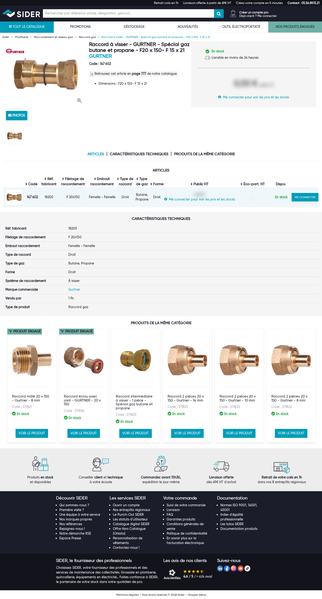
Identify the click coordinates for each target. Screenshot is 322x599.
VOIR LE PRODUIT (32, 433)
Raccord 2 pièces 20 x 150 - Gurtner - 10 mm (237, 398)
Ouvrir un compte (126, 505)
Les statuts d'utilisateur (130, 519)
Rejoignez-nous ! (72, 529)
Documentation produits (238, 529)
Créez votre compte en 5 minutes (259, 3)
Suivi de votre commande (186, 505)
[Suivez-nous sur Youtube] (241, 568)
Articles (95, 154)
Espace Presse (70, 538)
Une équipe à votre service (79, 514)
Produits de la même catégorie (204, 154)
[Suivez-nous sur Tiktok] (247, 568)
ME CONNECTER (305, 197)
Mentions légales (127, 594)
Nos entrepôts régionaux (131, 510)
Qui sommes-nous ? (74, 505)
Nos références (70, 524)
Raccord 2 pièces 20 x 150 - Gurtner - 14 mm (186, 398)
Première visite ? (71, 510)
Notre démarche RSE (75, 533)
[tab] (80, 498)
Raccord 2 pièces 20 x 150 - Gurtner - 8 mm (289, 398)
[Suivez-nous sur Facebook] (227, 568)
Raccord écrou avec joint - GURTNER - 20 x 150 (82, 400)
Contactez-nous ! (126, 547)
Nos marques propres (75, 519)
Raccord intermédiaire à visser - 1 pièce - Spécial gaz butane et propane (134, 402)
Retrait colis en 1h (166, 3)
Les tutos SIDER (232, 524)
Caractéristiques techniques (139, 154)
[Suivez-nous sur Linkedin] (220, 568)
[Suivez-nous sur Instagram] (234, 568)
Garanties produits (181, 519)
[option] (46, 74)
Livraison (173, 510)
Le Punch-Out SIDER (128, 514)
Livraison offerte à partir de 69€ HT (207, 3)
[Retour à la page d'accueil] (21, 13)
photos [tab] (18, 115)
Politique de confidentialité (187, 533)
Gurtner (100, 56)
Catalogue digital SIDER (131, 524)
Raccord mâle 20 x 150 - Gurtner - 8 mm (30, 398)
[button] (304, 3)
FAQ (170, 514)
